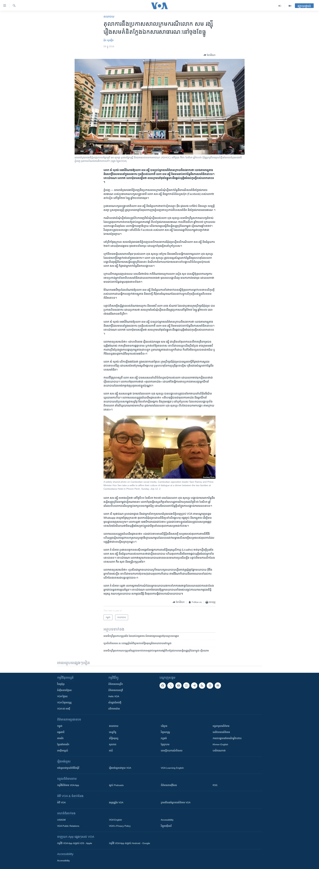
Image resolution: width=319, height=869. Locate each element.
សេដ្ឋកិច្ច (112, 732)
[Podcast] (210, 685)
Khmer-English (220, 744)
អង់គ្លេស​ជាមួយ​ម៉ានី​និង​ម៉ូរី (68, 768)
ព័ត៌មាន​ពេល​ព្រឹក (115, 684)
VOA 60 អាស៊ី (63, 708)
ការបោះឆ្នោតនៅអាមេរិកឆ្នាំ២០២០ (227, 738)
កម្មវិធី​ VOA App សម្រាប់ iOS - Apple (74, 843)
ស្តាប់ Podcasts (116, 785)
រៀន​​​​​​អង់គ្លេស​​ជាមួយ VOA (120, 768)
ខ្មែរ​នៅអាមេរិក (63, 744)
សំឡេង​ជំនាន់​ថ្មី (114, 702)
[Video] (290, 5)
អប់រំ (111, 750)
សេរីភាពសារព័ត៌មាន (221, 732)
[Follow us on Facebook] (163, 685)
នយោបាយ (109, 16)
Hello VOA (113, 696)
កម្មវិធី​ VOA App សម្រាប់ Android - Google (129, 843)
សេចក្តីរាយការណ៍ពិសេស (171, 750)
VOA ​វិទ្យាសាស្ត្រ (64, 702)
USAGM (61, 819)
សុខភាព (112, 744)
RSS (215, 785)
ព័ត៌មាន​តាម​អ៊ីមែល (169, 785)
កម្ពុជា (59, 726)
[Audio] (280, 5)
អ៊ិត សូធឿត (109, 40)
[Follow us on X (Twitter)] (170, 685)
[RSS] (202, 685)
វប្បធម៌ (164, 738)
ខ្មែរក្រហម (165, 744)
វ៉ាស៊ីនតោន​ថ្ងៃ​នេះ (64, 690)
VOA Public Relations (68, 826)
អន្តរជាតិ (60, 732)
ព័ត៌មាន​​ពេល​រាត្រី (115, 690)
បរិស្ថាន (164, 726)
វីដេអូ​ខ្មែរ (60, 684)
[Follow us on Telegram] (194, 685)
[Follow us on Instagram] (186, 685)
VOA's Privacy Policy (120, 826)
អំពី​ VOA (61, 802)
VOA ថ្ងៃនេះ (62, 696)
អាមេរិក (60, 738)
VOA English (115, 819)
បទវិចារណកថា (219, 750)
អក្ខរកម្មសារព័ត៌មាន (221, 726)
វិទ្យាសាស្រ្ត (165, 732)
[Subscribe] (218, 685)
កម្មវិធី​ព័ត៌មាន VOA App (68, 785)
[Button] (209, 55)
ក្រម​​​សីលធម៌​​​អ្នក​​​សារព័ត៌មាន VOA (175, 802)
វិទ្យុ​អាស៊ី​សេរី (166, 826)
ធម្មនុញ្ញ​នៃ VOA (116, 802)
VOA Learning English (172, 768)
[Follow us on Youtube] (178, 685)
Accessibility (167, 819)
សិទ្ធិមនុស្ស (113, 738)
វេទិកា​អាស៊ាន (114, 708)
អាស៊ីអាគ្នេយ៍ (62, 750)
